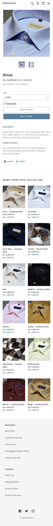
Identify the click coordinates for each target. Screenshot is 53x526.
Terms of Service (13, 495)
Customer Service (13, 437)
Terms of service (12, 458)
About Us (9, 475)
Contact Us (10, 444)
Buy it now (26, 116)
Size (5, 93)
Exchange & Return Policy (17, 451)
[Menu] (48, 3)
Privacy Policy (11, 488)
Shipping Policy (12, 482)
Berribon (9, 3)
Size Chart (10, 431)
